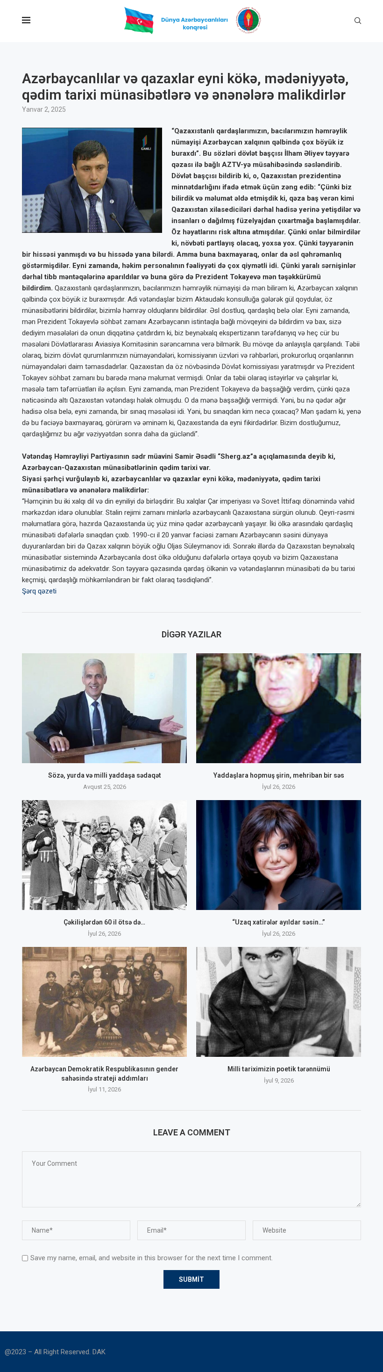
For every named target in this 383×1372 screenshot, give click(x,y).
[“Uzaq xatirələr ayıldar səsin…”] (278, 855)
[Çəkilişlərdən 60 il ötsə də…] (104, 855)
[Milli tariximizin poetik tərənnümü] (278, 1002)
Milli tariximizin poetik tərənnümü (278, 1069)
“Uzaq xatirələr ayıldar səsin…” (278, 922)
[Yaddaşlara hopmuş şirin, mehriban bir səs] (278, 708)
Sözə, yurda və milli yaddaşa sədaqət (104, 775)
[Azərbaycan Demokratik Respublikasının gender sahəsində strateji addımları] (104, 1002)
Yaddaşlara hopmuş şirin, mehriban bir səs (278, 775)
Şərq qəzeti (39, 591)
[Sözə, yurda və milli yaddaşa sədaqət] (104, 708)
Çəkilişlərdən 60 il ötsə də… (104, 922)
